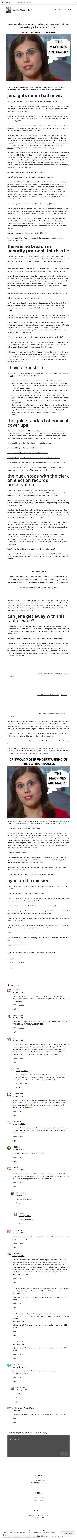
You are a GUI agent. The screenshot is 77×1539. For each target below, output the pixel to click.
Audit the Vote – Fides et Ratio (23, 1408)
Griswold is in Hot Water (20, 111)
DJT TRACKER (17, 1342)
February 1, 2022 (21, 1195)
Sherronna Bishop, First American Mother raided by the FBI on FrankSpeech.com (36, 463)
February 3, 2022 (25, 1216)
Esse (14, 1038)
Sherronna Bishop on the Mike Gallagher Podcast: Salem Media (29, 443)
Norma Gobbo (17, 1230)
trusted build (55, 213)
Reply (14, 1009)
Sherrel (28, 1432)
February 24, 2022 (18, 1367)
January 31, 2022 (18, 1170)
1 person (21, 1005)
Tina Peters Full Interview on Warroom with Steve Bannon (27, 453)
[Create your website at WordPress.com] (38, 2)
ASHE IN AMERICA (22, 10)
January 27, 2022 (18, 992)
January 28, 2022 (18, 1124)
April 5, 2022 (16, 1410)
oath (11, 376)
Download (12, 676)
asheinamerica (21, 1193)
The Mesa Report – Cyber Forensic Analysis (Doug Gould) (53, 673)
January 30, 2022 (22, 1071)
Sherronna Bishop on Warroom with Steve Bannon (25, 448)
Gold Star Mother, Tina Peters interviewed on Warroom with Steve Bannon (33, 458)
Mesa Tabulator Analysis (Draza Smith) (48, 695)
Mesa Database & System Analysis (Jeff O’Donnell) (51, 713)
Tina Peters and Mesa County (43, 116)
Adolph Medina (17, 1015)
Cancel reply (40, 1432)
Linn (17, 1068)
